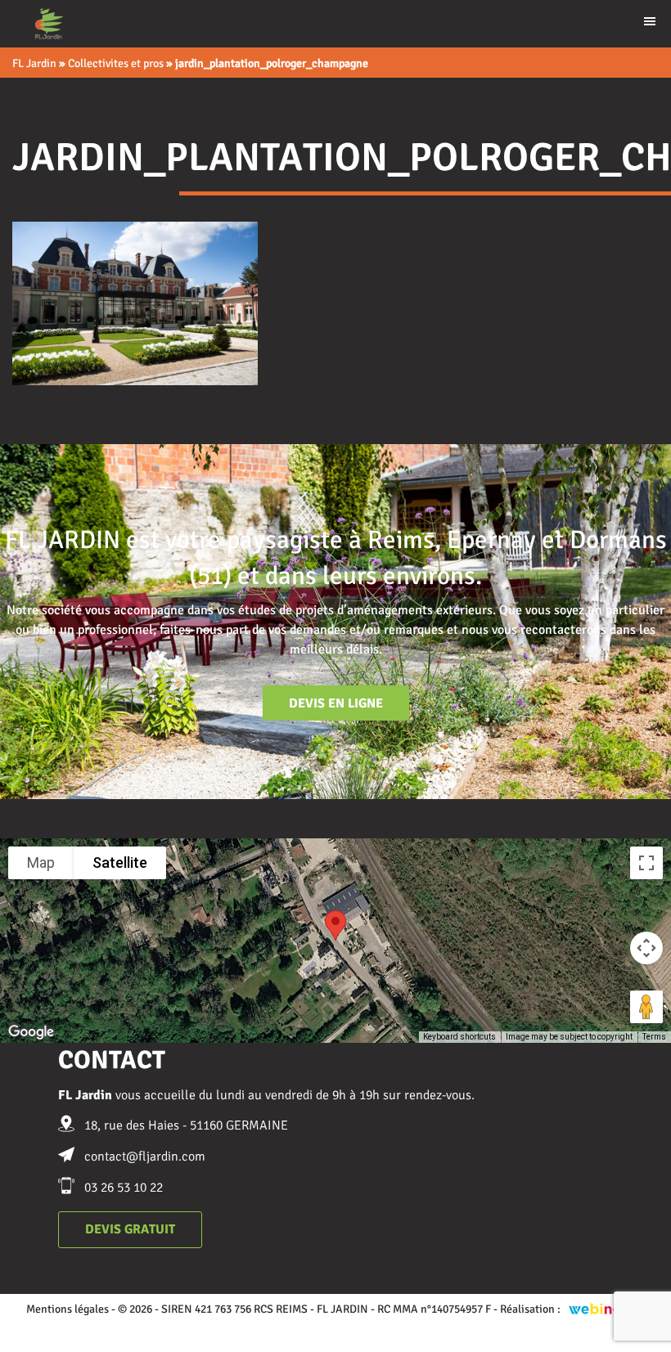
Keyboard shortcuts (459, 1036)
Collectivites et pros (116, 63)
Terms (654, 1036)
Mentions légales (67, 1308)
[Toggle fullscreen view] (646, 863)
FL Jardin (34, 63)
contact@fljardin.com (144, 1156)
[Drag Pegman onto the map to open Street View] (646, 1006)
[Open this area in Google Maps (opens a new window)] (31, 1032)
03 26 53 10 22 (123, 1187)
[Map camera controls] (646, 948)
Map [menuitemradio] (41, 862)
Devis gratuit (130, 1229)
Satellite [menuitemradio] (119, 862)
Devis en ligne (336, 703)
